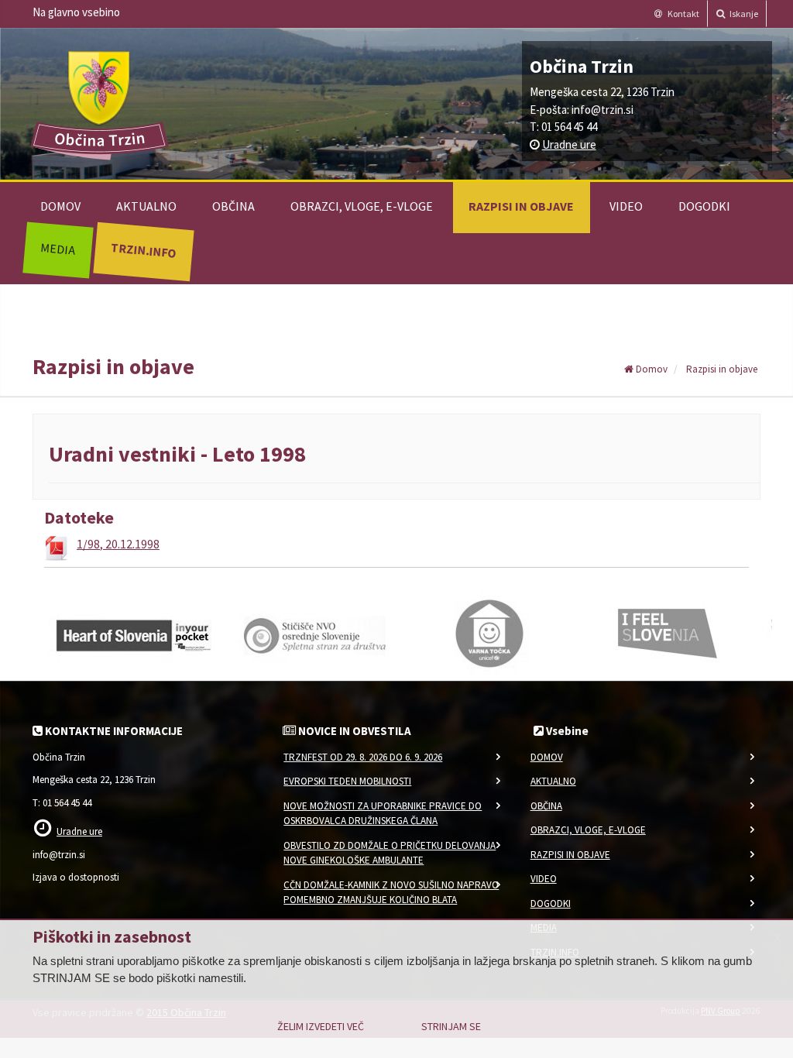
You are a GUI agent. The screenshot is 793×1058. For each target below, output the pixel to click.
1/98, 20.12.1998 (118, 543)
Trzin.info (143, 249)
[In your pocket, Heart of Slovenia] (133, 632)
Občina (233, 206)
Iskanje (743, 13)
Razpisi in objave (521, 206)
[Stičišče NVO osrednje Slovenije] (311, 632)
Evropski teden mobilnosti (347, 781)
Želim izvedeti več (320, 1026)
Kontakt (682, 13)
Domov (60, 206)
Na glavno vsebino (76, 12)
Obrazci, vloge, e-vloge (361, 206)
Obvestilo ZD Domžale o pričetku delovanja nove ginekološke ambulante (389, 853)
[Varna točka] (489, 632)
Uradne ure (569, 144)
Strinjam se (451, 1026)
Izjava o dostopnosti (76, 877)
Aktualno (146, 206)
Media (57, 248)
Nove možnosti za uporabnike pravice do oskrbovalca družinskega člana (382, 813)
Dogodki (704, 206)
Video (626, 206)
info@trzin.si (602, 109)
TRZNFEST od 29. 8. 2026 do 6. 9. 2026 (362, 757)
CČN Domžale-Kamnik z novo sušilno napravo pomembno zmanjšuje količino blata (391, 892)
